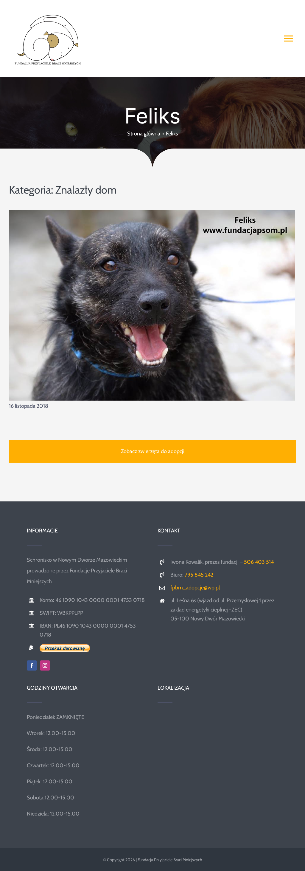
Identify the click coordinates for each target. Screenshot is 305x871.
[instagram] (45, 665)
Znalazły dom (86, 189)
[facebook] (32, 665)
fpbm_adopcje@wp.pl (195, 587)
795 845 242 (199, 575)
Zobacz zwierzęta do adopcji (152, 451)
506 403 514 (259, 562)
